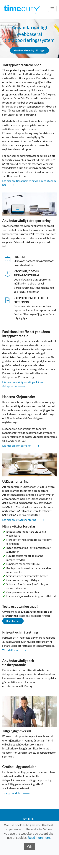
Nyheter (29, 818)
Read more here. (39, 837)
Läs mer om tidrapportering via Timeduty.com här (29, 182)
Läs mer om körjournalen (16, 445)
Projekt (20, 256)
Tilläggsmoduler (11, 793)
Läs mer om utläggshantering (19, 519)
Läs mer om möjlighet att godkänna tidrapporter (22, 384)
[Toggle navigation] (52, 9)
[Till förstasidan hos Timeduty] (22, 8)
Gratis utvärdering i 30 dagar (29, 50)
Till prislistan (10, 650)
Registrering (13, 620)
